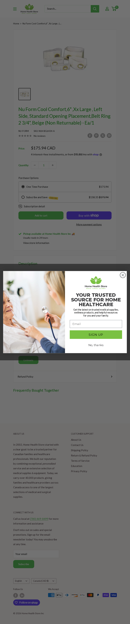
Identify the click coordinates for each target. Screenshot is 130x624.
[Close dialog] (123, 275)
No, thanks (96, 345)
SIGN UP (96, 334)
